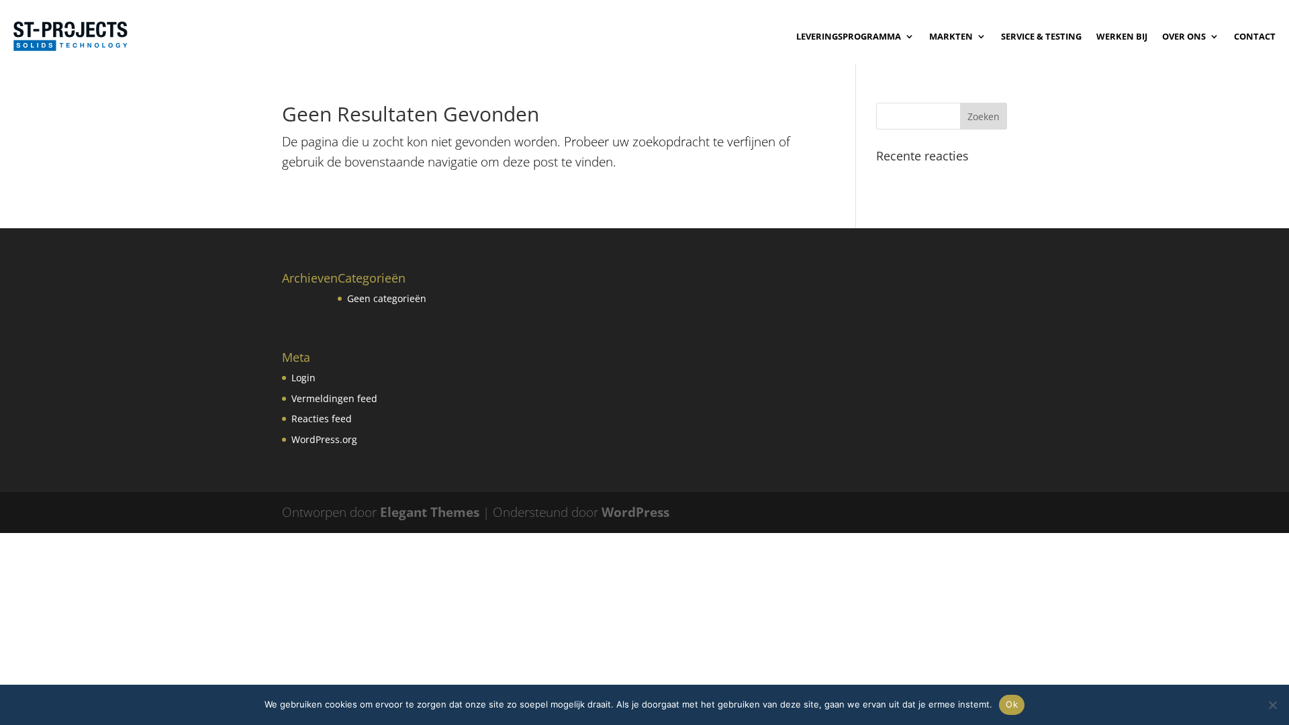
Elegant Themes (429, 512)
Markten (951, 36)
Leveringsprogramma (848, 36)
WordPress (635, 512)
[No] (1272, 705)
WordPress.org (324, 439)
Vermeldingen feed (334, 398)
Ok (1012, 704)
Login (303, 377)
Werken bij (1121, 36)
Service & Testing (1041, 36)
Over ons (1184, 36)
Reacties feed (321, 418)
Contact (1255, 36)
